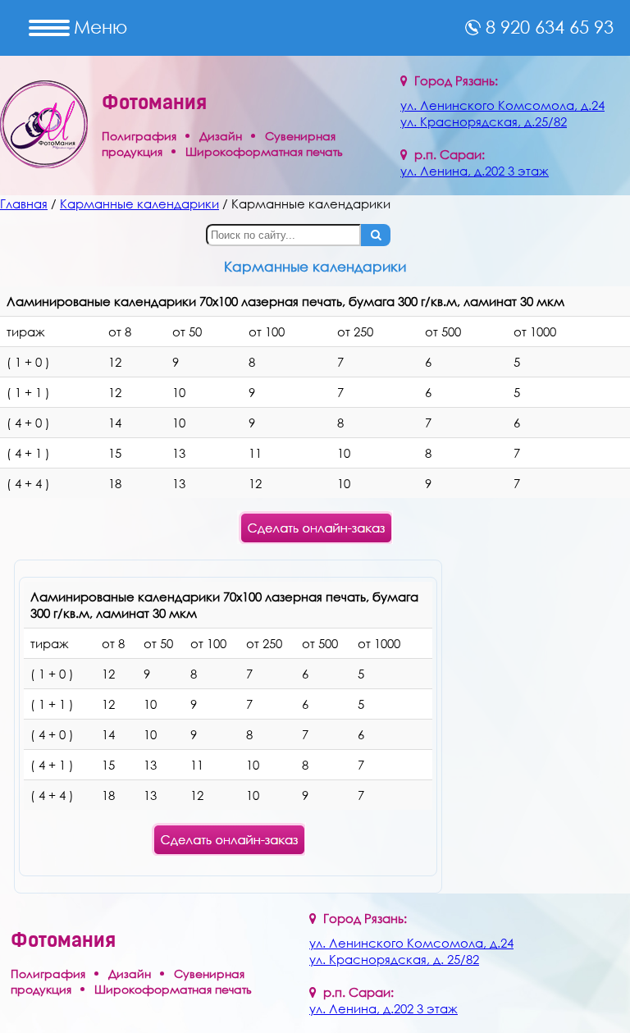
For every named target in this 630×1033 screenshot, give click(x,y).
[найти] (375, 235)
